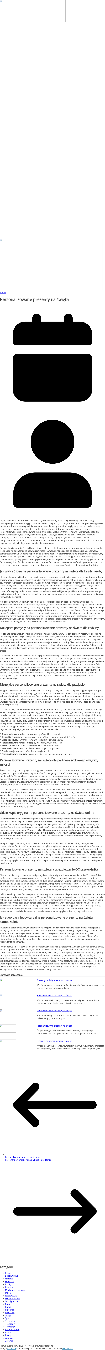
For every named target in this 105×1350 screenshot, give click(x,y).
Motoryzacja (11, 1295)
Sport (7, 1318)
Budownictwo (11, 1275)
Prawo (8, 1307)
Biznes (3, 292)
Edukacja (9, 1281)
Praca (7, 1304)
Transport (10, 1323)
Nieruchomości (12, 1298)
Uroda (8, 1332)
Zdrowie (9, 1340)
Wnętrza (9, 1338)
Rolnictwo (9, 1312)
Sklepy (8, 1315)
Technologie (11, 1321)
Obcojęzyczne (11, 1301)
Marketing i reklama (15, 1290)
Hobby (8, 1284)
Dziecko (9, 1278)
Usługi (8, 1335)
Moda (8, 1292)
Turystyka (10, 1326)
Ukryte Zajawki (12, 1329)
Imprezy (9, 1287)
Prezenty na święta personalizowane (54, 980)
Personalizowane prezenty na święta (54, 995)
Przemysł (9, 1309)
